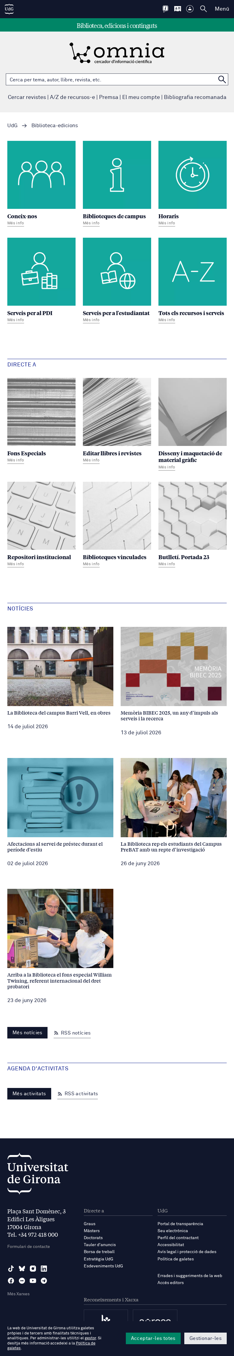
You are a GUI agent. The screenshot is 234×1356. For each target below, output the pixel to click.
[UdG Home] (9, 9)
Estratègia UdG (98, 1259)
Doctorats (93, 1238)
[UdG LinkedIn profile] (44, 1268)
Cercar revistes (27, 97)
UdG (12, 125)
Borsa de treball (99, 1252)
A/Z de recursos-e (72, 97)
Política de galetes (176, 1259)
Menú (222, 9)
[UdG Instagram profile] (33, 1268)
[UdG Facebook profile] (11, 1280)
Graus (89, 1224)
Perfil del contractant (178, 1238)
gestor (90, 1338)
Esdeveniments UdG (103, 1266)
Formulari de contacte (28, 1247)
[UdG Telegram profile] (44, 1280)
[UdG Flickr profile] (22, 1280)
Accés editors (171, 1283)
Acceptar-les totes (153, 1338)
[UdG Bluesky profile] (22, 1268)
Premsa (108, 97)
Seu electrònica (173, 1231)
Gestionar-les (206, 1338)
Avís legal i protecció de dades (187, 1252)
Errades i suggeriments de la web (190, 1276)
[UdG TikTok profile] (11, 1268)
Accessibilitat (171, 1245)
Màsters (92, 1231)
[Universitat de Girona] (37, 1175)
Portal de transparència (180, 1224)
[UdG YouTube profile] (33, 1280)
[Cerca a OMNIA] (222, 79)
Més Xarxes (18, 1294)
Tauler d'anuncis (100, 1245)
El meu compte (141, 97)
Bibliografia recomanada (195, 97)
